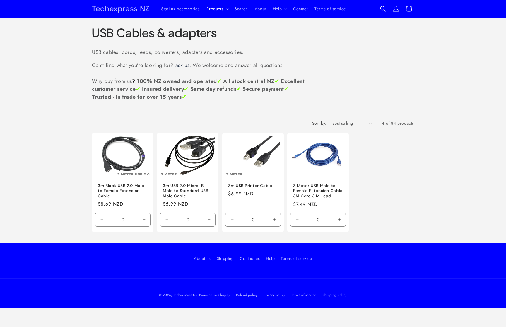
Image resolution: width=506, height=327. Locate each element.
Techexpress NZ (185, 294)
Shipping (225, 258)
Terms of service (296, 258)
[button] (217, 9)
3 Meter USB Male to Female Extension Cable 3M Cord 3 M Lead (318, 190)
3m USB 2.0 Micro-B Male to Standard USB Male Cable (185, 190)
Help (270, 258)
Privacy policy (274, 294)
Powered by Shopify (214, 294)
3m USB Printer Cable (250, 185)
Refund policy (246, 294)
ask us (182, 65)
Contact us (250, 258)
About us (202, 258)
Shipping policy (335, 294)
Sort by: (319, 123)
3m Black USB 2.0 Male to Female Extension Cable (121, 190)
